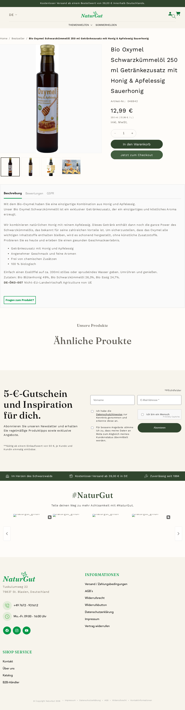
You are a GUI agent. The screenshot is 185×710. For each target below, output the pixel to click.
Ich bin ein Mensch (158, 414)
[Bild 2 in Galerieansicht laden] (30, 167)
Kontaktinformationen (141, 700)
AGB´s (89, 591)
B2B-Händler (11, 682)
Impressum (92, 619)
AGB (106, 700)
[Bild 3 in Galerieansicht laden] (51, 167)
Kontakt (8, 661)
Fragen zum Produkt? (20, 300)
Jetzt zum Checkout (137, 155)
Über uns (8, 668)
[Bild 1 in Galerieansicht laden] (10, 167)
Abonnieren (159, 427)
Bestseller (18, 38)
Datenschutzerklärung (99, 612)
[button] (81, 25)
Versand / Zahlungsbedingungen (106, 584)
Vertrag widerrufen (97, 626)
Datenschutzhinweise (109, 414)
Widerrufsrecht (95, 598)
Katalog (8, 675)
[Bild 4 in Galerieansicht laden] (71, 167)
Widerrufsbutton (96, 605)
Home (3, 38)
